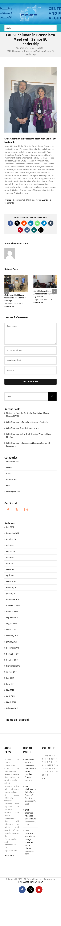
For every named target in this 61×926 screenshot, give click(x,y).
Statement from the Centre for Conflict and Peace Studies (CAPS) (30, 768)
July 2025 (10, 527)
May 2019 (10, 690)
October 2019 (12, 660)
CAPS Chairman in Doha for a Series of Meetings (27, 422)
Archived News (12, 461)
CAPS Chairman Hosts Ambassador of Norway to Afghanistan (44, 294)
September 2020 (13, 617)
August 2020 (11, 624)
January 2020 (11, 642)
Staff (8, 486)
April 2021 (10, 575)
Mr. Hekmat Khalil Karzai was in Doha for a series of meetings (15, 298)
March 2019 (11, 702)
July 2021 (10, 557)
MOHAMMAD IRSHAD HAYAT (30, 882)
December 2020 (12, 599)
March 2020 (11, 630)
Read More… (10, 855)
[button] (6, 291)
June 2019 (10, 684)
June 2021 (10, 563)
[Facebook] (8, 509)
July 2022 (10, 545)
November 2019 (13, 654)
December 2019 (12, 648)
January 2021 (11, 593)
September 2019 (13, 666)
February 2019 (12, 708)
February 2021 (12, 587)
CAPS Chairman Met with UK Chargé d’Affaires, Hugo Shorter (30, 839)
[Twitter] (17, 509)
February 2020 (12, 636)
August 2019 (11, 672)
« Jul (44, 778)
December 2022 (12, 533)
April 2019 (10, 696)
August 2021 (11, 551)
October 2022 (11, 539)
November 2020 (13, 606)
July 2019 (10, 678)
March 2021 (11, 581)
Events (45, 200)
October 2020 (12, 612)
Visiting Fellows (13, 492)
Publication (11, 479)
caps (9, 200)
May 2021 (10, 569)
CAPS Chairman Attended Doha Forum (22, 428)
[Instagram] (26, 509)
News (8, 473)
